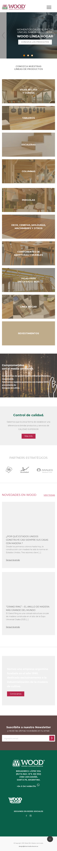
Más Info (29, 436)
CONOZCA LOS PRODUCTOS (28, 42)
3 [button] (32, 55)
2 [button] (28, 55)
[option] (28, 35)
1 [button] (24, 55)
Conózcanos (15, 694)
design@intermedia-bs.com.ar (28, 846)
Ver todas (49, 495)
